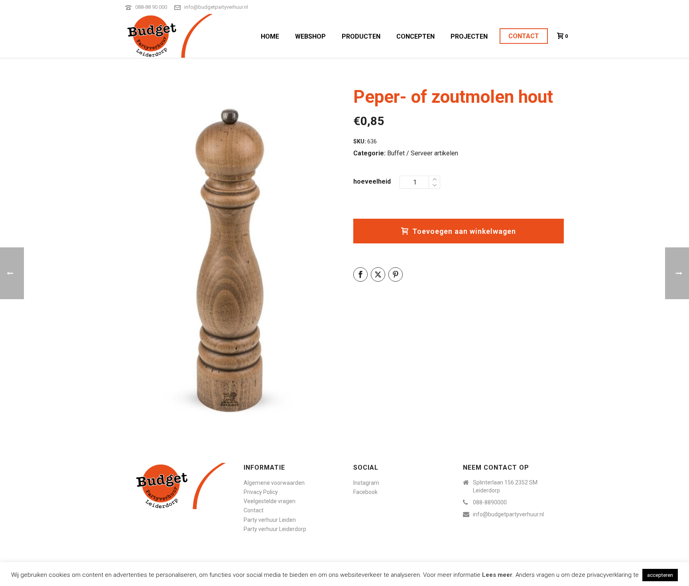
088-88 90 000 (151, 7)
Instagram (366, 483)
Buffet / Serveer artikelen (422, 153)
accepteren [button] (660, 575)
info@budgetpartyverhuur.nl (216, 7)
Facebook (365, 492)
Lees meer (497, 574)
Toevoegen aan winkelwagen (464, 231)
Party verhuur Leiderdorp (275, 529)
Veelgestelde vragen (269, 501)
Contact (523, 36)
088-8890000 (490, 502)
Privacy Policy (261, 492)
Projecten (469, 36)
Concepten (415, 36)
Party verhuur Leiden (270, 520)
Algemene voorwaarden (274, 483)
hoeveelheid (372, 181)
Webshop (310, 36)
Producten (361, 36)
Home (270, 36)
